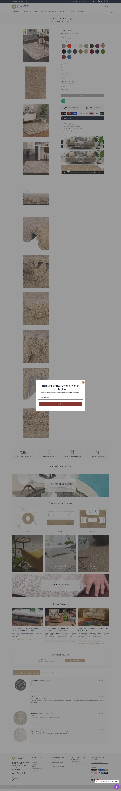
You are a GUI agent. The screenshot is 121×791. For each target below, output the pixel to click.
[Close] (83, 382)
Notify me (60, 404)
